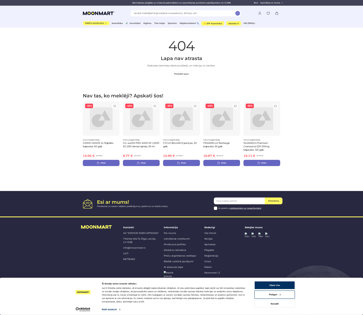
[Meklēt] (237, 13)
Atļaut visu (274, 285)
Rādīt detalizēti (109, 309)
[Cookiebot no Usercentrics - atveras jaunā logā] (83, 309)
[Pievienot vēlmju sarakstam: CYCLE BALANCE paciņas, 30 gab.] (195, 106)
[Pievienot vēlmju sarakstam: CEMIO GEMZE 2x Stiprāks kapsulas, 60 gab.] (114, 106)
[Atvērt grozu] (276, 13)
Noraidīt (275, 304)
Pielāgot (273, 294)
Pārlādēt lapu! (181, 74)
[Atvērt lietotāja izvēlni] (259, 13)
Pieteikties (273, 201)
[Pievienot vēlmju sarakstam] (268, 13)
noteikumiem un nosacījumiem (245, 208)
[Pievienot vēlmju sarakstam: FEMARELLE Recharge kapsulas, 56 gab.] (235, 106)
